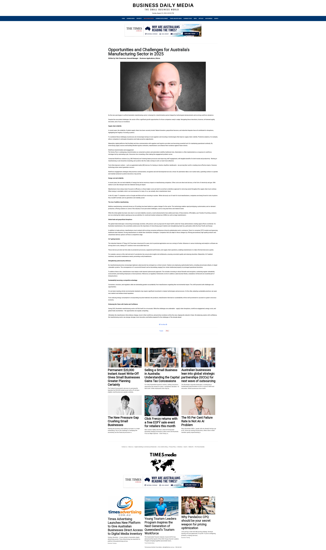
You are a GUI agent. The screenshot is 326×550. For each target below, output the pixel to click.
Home (123, 18)
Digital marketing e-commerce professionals (145, 446)
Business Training (112, 543)
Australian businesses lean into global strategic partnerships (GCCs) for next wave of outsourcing (198, 375)
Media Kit (191, 446)
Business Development (162, 18)
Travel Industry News (176, 18)
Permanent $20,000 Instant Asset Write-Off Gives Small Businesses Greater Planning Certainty (124, 377)
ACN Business (208, 18)
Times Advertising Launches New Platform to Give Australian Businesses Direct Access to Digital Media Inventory (125, 526)
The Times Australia (199, 446)
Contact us (124, 446)
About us (130, 446)
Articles (201, 18)
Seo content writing (163, 446)
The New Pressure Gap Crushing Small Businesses (123, 421)
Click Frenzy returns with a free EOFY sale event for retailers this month (161, 422)
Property (139, 18)
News (195, 18)
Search (216, 18)
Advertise (179, 446)
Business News (131, 18)
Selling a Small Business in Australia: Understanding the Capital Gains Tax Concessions (162, 375)
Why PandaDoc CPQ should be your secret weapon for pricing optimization (195, 522)
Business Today (188, 18)
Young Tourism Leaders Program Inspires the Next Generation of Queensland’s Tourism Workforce (160, 526)
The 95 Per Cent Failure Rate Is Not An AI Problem (197, 421)
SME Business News (149, 18)
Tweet (161, 331)
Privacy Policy (172, 446)
